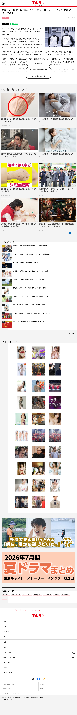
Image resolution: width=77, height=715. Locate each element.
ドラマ (5, 626)
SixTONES (16, 595)
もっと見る (72, 333)
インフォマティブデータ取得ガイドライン (12, 693)
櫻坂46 (57, 595)
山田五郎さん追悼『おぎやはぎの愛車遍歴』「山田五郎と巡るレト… (31, 245)
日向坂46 (66, 595)
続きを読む (38, 63)
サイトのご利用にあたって (8, 684)
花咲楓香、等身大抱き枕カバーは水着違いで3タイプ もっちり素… (31, 271)
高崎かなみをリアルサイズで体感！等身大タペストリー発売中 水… (31, 288)
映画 (5, 647)
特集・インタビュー (9, 657)
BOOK (5, 667)
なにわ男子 (37, 595)
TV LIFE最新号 (8, 673)
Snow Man (27, 595)
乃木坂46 (48, 595)
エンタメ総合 (7, 652)
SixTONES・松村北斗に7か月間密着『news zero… (27, 262)
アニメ (5, 637)
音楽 (5, 642)
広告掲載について (6, 688)
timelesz (6, 595)
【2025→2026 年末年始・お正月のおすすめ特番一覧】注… (29, 321)
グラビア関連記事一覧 (38, 76)
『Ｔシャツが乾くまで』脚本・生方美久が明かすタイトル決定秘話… (31, 254)
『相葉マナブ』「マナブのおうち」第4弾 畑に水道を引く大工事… (31, 296)
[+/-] (73, 652)
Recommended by (64, 233)
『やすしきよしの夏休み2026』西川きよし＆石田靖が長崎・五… (30, 279)
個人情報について (44, 684)
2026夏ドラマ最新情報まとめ (38, 69)
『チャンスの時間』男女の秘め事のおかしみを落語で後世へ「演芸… (31, 313)
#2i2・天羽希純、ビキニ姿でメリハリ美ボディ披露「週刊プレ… (30, 305)
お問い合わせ (43, 688)
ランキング (7, 662)
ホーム (3, 610)
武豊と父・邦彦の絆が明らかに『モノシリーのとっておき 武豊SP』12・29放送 (32, 610)
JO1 (4, 598)
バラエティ (9, 610)
